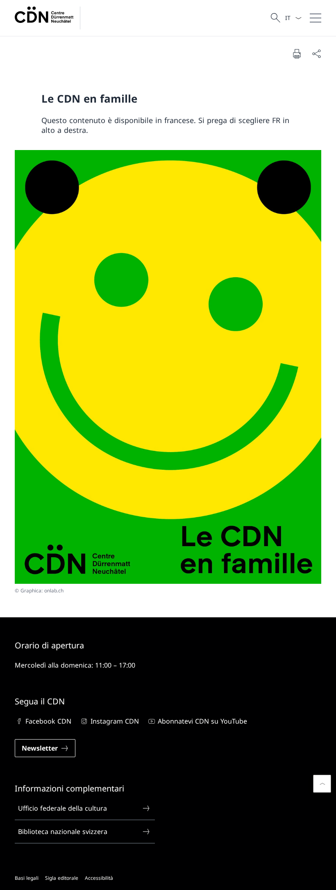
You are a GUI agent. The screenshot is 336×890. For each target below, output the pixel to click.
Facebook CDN (48, 721)
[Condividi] (316, 54)
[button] (322, 784)
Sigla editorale (61, 877)
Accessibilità (99, 877)
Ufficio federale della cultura (62, 808)
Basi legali (27, 877)
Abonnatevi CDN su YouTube (202, 721)
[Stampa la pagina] (296, 54)
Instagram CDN (114, 721)
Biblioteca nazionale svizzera (62, 831)
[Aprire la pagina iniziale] (51, 18)
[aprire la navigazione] (315, 18)
